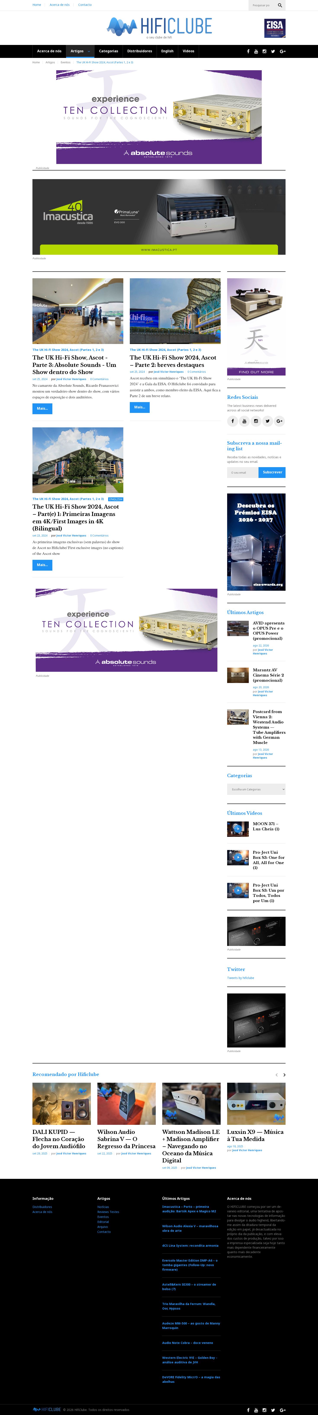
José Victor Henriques (71, 379)
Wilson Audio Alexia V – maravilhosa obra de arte (190, 1228)
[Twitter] (267, 421)
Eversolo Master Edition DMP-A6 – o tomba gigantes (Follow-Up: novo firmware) (190, 1265)
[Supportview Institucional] (256, 542)
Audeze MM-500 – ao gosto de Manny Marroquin (191, 1325)
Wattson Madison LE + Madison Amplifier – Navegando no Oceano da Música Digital (191, 1146)
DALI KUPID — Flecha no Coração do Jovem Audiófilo (58, 1139)
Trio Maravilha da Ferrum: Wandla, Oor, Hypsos (188, 1306)
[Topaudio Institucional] (256, 931)
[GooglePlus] (279, 421)
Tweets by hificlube (240, 978)
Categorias (108, 51)
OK (280, 5)
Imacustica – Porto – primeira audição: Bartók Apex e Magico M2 (189, 1209)
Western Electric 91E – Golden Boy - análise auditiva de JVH (189, 1360)
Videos (188, 51)
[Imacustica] (159, 217)
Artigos (77, 51)
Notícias (103, 1207)
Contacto (85, 5)
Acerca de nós (60, 5)
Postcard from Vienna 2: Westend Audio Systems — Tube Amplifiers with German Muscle (269, 727)
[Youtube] (244, 421)
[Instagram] (256, 421)
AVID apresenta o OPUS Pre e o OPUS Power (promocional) (269, 631)
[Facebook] (232, 421)
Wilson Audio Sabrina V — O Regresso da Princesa (126, 1139)
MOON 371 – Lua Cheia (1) (266, 826)
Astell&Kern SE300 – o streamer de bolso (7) (189, 1286)
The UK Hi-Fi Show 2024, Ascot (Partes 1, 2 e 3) (68, 349)
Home (36, 5)
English (167, 51)
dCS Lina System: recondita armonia (190, 1245)
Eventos (66, 62)
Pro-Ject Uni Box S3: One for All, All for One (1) (269, 860)
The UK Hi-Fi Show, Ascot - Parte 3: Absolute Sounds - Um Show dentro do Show (74, 365)
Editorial (103, 1222)
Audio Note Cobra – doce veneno (187, 1343)
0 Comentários (99, 379)
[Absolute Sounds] (159, 117)
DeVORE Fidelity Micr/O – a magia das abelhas (191, 1379)
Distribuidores (139, 51)
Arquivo (102, 1227)
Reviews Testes (108, 1212)
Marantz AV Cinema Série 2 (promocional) (268, 675)
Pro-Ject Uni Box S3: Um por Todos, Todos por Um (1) (268, 893)
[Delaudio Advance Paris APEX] (256, 1020)
